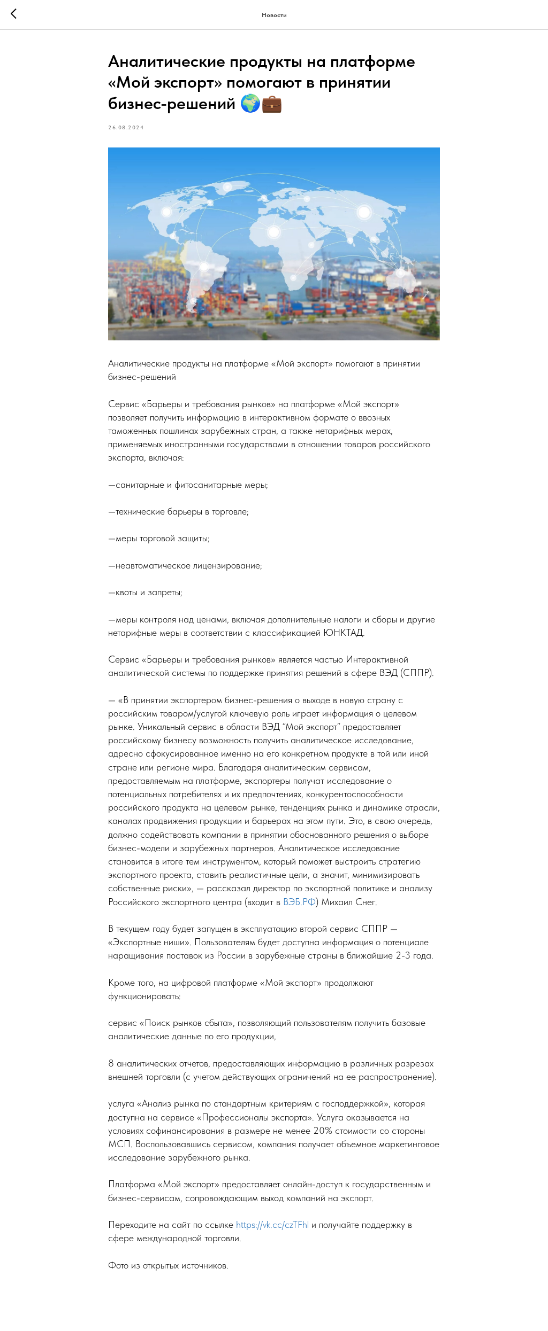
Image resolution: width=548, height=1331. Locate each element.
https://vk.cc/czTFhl (272, 1224)
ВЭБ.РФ (299, 901)
